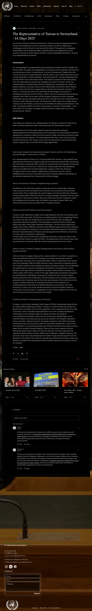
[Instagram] (6, 566)
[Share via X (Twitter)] (18, 353)
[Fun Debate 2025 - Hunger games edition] (75, 379)
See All (86, 369)
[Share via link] (27, 353)
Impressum (35, 607)
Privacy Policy (43, 607)
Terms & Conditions (54, 607)
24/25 (39, 16)
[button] (86, 16)
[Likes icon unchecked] (18, 444)
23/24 (58, 16)
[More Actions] (78, 428)
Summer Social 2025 (13, 390)
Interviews (76, 16)
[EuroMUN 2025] (46, 379)
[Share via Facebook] (13, 353)
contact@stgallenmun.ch (18, 555)
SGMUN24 (17, 16)
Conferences (29, 16)
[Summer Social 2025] (17, 379)
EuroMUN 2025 (40, 390)
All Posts (7, 16)
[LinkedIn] (10, 566)
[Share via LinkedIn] (22, 353)
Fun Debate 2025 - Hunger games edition (73, 391)
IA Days (65, 16)
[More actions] (78, 28)
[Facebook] (15, 566)
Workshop (48, 16)
